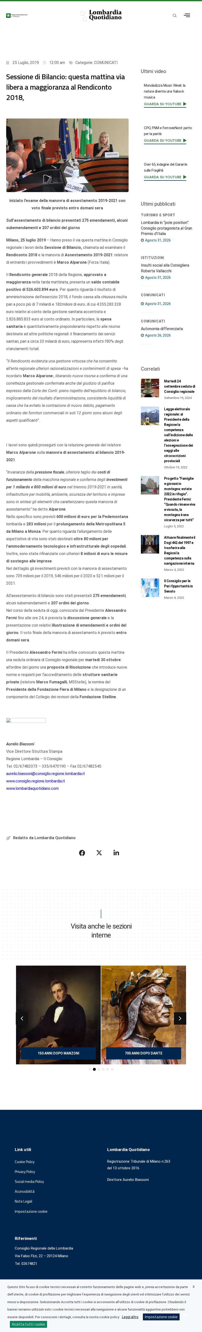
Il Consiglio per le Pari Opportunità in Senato (178, 586)
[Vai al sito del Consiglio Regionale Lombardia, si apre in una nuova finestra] (37, 15)
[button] (22, 1018)
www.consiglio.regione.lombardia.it (35, 781)
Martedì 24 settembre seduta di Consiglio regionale (179, 386)
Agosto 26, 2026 (157, 335)
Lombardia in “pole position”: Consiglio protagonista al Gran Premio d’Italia (166, 228)
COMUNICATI (106, 62)
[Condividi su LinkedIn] (116, 853)
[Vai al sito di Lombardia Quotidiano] (101, 15)
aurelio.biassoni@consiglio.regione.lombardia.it (45, 773)
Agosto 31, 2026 (157, 240)
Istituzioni (152, 258)
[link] (165, 104)
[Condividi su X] (99, 853)
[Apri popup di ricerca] (175, 16)
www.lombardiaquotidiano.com (32, 788)
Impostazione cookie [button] (31, 1211)
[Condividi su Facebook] (82, 853)
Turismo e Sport (158, 215)
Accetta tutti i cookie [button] (28, 1324)
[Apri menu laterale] (187, 15)
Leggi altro (130, 1317)
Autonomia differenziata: (162, 328)
